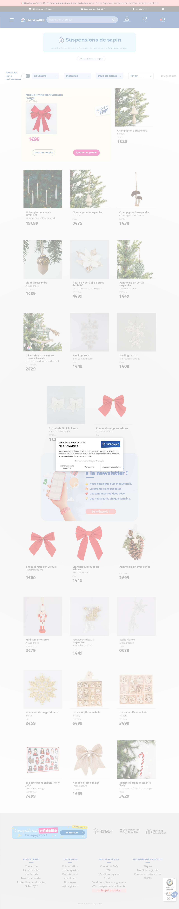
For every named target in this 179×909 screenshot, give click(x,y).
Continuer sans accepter (67, 467)
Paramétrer (89, 467)
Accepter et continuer (112, 467)
